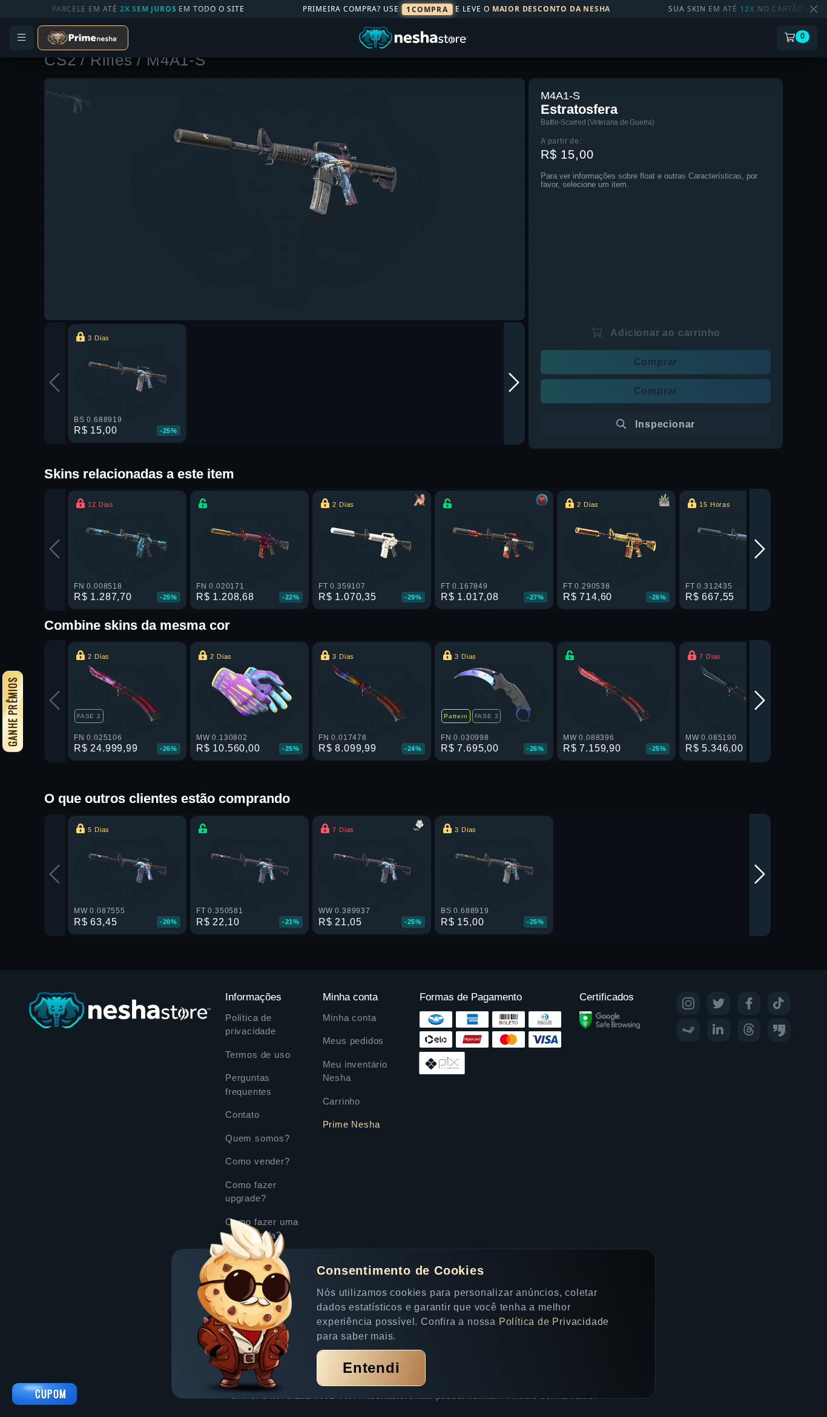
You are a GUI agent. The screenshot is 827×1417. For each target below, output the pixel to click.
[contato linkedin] (718, 1030)
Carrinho (341, 1101)
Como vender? (257, 1161)
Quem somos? (257, 1138)
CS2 (62, 60)
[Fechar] (813, 9)
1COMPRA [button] (426, 9)
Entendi (371, 1367)
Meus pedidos (353, 1041)
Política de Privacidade (554, 1321)
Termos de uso (257, 1054)
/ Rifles (109, 60)
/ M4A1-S (171, 60)
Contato (242, 1114)
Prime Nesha (351, 1124)
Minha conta (350, 1017)
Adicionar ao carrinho (664, 333)
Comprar (656, 362)
